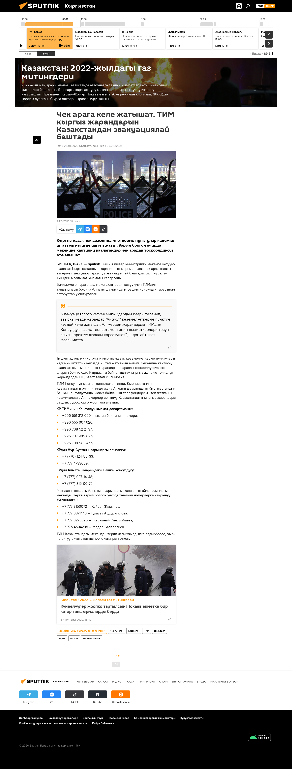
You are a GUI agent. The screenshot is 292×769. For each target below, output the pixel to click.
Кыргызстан (116, 630)
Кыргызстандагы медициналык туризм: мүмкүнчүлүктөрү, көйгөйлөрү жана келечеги (49, 39)
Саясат (103, 681)
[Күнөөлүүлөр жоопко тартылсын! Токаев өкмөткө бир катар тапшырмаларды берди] (116, 570)
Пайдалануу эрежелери (62, 718)
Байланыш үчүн (93, 718)
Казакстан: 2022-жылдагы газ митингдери (97, 599)
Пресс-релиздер (118, 718)
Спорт (163, 681)
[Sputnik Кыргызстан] (41, 11)
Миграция (147, 681)
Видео (201, 681)
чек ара (74, 638)
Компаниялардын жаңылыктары (155, 718)
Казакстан (133, 630)
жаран (61, 638)
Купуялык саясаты (192, 718)
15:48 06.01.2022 (67, 146)
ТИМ (146, 630)
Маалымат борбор (224, 681)
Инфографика (182, 681)
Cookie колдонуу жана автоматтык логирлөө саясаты (53, 723)
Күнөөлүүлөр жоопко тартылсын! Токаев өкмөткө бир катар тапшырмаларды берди (114, 609)
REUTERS (64, 221)
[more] (170, 347)
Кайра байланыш (103, 723)
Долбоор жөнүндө (31, 718)
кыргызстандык (91, 638)
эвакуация (159, 630)
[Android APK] (259, 737)
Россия (131, 681)
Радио (117, 681)
